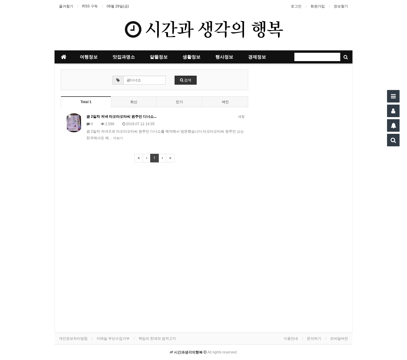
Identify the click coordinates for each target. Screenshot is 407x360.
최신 (133, 102)
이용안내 (291, 338)
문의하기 (314, 338)
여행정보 (89, 57)
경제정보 (257, 57)
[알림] (393, 125)
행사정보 (224, 57)
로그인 (296, 6)
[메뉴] (393, 96)
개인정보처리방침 (73, 338)
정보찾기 (341, 6)
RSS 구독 (90, 6)
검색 (187, 80)
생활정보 (192, 57)
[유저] (393, 111)
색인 (225, 102)
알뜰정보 (159, 57)
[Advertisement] (302, 178)
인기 (179, 102)
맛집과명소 (124, 57)
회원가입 (317, 6)
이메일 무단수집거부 (113, 338)
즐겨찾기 (66, 6)
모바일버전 (339, 338)
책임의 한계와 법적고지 (157, 338)
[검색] (393, 140)
